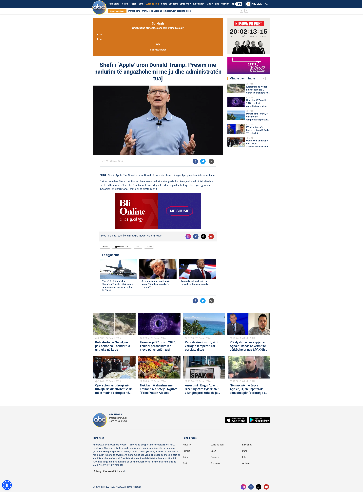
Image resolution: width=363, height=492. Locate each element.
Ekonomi (173, 4)
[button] (7, 485)
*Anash (105, 246)
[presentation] (264, 79)
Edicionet (198, 4)
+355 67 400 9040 (118, 421)
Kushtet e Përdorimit (113, 471)
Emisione (184, 4)
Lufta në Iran (152, 4)
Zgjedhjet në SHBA (122, 246)
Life (217, 4)
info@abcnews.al (118, 418)
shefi (138, 246)
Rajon (133, 4)
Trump (149, 246)
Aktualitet (114, 4)
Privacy (97, 471)
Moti (209, 4)
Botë (141, 4)
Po (100, 34)
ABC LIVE (257, 4)
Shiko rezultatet (158, 49)
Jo (100, 39)
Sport (164, 4)
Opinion (225, 4)
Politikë (124, 4)
